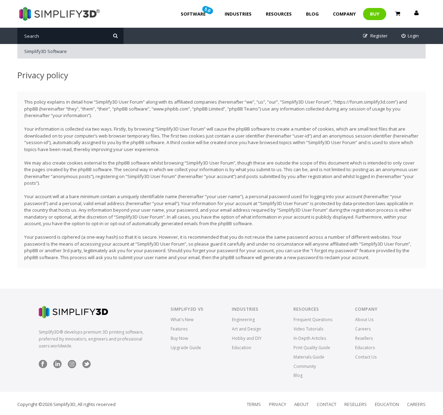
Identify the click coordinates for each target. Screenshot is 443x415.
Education (241, 348)
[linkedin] (57, 367)
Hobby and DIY (247, 338)
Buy (374, 14)
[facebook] (43, 367)
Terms (254, 404)
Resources (279, 14)
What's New (182, 320)
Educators (365, 348)
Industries (238, 14)
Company (344, 14)
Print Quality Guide (311, 348)
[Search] (115, 36)
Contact (326, 404)
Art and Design (246, 329)
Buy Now (179, 338)
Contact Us (366, 357)
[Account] (416, 14)
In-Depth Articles (309, 338)
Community (304, 366)
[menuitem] (410, 36)
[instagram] (72, 367)
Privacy (277, 404)
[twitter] (86, 367)
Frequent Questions (312, 320)
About (301, 404)
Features (179, 329)
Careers (363, 329)
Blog (312, 14)
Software (196, 11)
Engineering (243, 320)
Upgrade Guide (186, 348)
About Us (364, 320)
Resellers (364, 338)
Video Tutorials (308, 329)
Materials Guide (308, 357)
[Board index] (58, 14)
